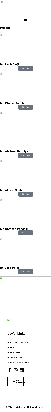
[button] (25, 20)
